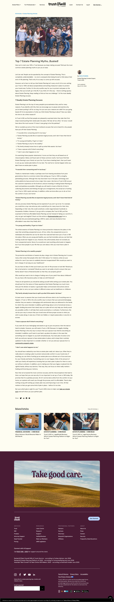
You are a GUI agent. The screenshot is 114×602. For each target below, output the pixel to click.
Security (82, 536)
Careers (82, 534)
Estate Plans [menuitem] (16, 5)
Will (15, 531)
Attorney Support (19, 536)
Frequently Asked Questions (88, 539)
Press (81, 531)
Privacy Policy (74, 574)
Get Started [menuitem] (97, 5)
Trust (15, 528)
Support (38, 534)
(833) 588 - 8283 (22, 552)
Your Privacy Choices (64, 577)
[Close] (111, 600)
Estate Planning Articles (30, 13)
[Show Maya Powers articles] (79, 72)
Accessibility (84, 574)
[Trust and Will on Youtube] (29, 574)
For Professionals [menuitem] (30, 5)
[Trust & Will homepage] (57, 4)
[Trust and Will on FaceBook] (20, 574)
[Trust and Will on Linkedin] (34, 574)
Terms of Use (66, 600)
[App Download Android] (85, 591)
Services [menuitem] (42, 5)
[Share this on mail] (29, 398)
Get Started (94, 518)
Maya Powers (83, 76)
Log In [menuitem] (88, 5)
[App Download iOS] (77, 591)
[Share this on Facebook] (26, 398)
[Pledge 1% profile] (62, 591)
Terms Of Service (63, 574)
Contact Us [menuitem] (79, 5)
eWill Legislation (41, 541)
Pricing (16, 541)
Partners (60, 531)
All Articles (18, 13)
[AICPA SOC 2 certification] (70, 591)
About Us (83, 528)
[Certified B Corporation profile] (59, 591)
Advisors (60, 528)
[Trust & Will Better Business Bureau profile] (66, 591)
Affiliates (61, 539)
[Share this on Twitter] (21, 398)
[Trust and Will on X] (24, 574)
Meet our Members (41, 539)
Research (39, 531)
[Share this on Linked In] (24, 398)
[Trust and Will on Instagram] (15, 574)
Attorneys (61, 534)
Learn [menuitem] (71, 5)
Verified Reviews (41, 536)
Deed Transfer (18, 539)
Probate (16, 534)
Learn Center (40, 528)
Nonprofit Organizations (65, 536)
